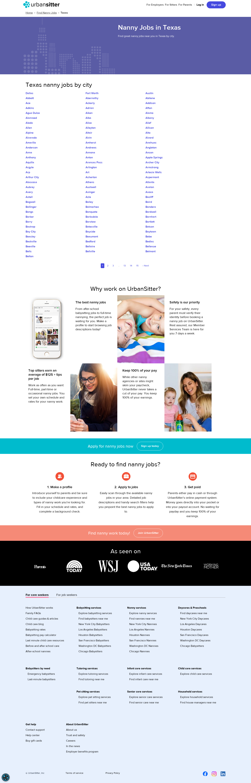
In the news (73, 746)
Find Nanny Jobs (47, 12)
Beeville (30, 246)
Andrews (91, 147)
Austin (149, 93)
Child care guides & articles (42, 618)
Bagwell (30, 202)
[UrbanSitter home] (42, 4)
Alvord (149, 137)
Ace (28, 103)
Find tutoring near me (91, 679)
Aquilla (30, 162)
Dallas (29, 93)
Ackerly (90, 103)
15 (137, 265)
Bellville (90, 251)
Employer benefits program (82, 751)
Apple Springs (154, 157)
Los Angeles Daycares (193, 624)
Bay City (31, 231)
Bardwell (150, 212)
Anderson (32, 147)
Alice (89, 123)
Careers (70, 740)
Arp (28, 172)
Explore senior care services (146, 697)
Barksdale (92, 217)
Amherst (91, 142)
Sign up (216, 5)
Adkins (30, 108)
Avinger (90, 192)
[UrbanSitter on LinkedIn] (221, 773)
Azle (88, 197)
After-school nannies (38, 651)
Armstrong (151, 167)
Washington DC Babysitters (95, 646)
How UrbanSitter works (39, 607)
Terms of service (74, 773)
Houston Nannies (139, 635)
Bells (29, 251)
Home (29, 12)
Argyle (30, 167)
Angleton (151, 147)
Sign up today (150, 446)
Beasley (30, 236)
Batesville (91, 226)
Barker (30, 217)
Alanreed (31, 118)
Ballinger (31, 207)
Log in (200, 4)
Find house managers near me (198, 702)
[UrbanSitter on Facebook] (203, 773)
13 (125, 265)
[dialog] (6, 777)
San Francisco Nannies (142, 640)
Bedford (90, 241)
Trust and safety (75, 735)
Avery (29, 192)
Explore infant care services (145, 674)
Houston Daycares (191, 629)
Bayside (90, 231)
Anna (29, 152)
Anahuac (150, 142)
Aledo (29, 123)
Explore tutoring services (93, 674)
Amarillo (31, 142)
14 (131, 265)
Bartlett (150, 221)
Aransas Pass (94, 162)
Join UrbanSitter (148, 533)
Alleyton (91, 128)
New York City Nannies (143, 624)
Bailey (89, 202)
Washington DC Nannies (143, 646)
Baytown (150, 231)
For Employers (155, 4)
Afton (148, 108)
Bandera (150, 207)
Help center (33, 735)
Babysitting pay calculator (41, 635)
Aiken (89, 113)
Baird (148, 202)
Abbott (30, 98)
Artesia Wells (153, 172)
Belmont (150, 251)
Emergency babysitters (41, 674)
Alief (148, 123)
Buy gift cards (34, 740)
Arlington (91, 167)
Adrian (90, 108)
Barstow (91, 221)
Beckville (31, 241)
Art (87, 172)
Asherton (91, 177)
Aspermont (152, 177)
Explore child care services (196, 674)
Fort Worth (92, 93)
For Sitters (171, 4)
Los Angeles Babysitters (93, 629)
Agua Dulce (33, 113)
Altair (89, 132)
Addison (150, 103)
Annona (90, 152)
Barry (29, 221)
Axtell (29, 197)
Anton (89, 157)
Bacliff (149, 197)
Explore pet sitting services (95, 697)
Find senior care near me (144, 702)
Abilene (150, 98)
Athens (90, 182)
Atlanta (149, 182)
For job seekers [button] (66, 595)
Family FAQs (33, 613)
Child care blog (35, 624)
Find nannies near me (142, 618)
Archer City (152, 162)
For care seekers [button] (37, 595)
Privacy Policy (113, 773)
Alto (147, 132)
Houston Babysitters (90, 635)
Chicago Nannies (139, 651)
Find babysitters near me (93, 618)
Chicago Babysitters (90, 651)
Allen (29, 128)
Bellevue (150, 246)
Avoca (149, 192)
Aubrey (30, 187)
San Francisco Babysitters (94, 640)
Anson (149, 152)
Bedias (149, 241)
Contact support (35, 730)
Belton (29, 256)
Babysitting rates (35, 629)
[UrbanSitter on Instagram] (212, 773)
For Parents (185, 4)
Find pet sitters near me (93, 702)
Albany (149, 118)
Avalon (149, 187)
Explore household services (196, 697)
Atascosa (31, 182)
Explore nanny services (143, 613)
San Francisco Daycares (194, 635)
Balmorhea (92, 207)
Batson (149, 226)
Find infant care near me (143, 679)
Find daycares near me (193, 613)
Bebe (148, 236)
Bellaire (90, 246)
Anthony (31, 157)
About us (71, 730)
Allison (149, 128)
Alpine (29, 132)
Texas (64, 12)
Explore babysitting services (95, 613)
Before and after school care (42, 646)
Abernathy (92, 98)
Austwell (91, 187)
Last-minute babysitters (41, 679)
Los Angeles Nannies (141, 629)
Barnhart (150, 217)
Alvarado (31, 137)
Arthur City (32, 177)
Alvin (89, 137)
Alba (88, 118)
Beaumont (92, 236)
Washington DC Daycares (195, 640)
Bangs (29, 212)
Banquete (91, 212)
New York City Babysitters (94, 624)
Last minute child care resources (45, 640)
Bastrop (30, 226)
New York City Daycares (194, 618)
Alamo (149, 113)
